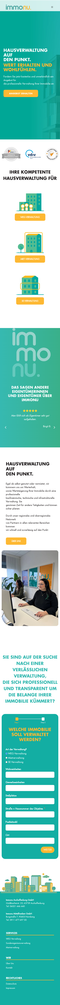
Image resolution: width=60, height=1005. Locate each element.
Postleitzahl (11, 821)
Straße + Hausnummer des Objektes (24, 808)
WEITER (48, 849)
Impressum (10, 988)
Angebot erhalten (21, 93)
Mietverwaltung (12, 947)
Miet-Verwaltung (30, 259)
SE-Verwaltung (30, 301)
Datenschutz (11, 984)
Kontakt (9, 967)
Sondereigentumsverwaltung (18, 943)
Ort (7, 835)
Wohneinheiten (13, 769)
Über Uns (16, 541)
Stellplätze (11, 795)
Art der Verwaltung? (16, 749)
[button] (54, 427)
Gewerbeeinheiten (15, 782)
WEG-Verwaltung (30, 217)
